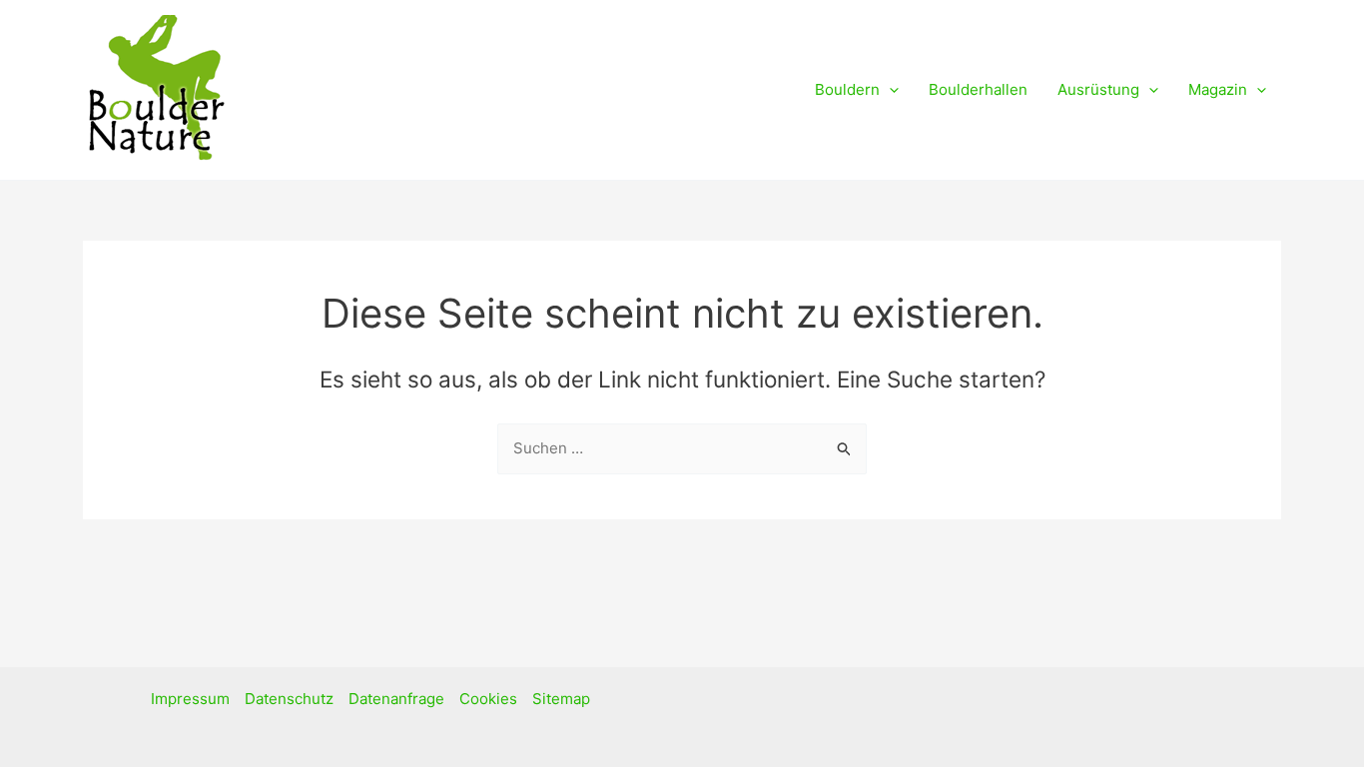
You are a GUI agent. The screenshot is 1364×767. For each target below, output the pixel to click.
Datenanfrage (396, 698)
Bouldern (847, 89)
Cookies (488, 698)
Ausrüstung (1098, 89)
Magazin (1217, 89)
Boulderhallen (978, 89)
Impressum (190, 698)
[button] (889, 90)
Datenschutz (289, 698)
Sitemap (561, 698)
